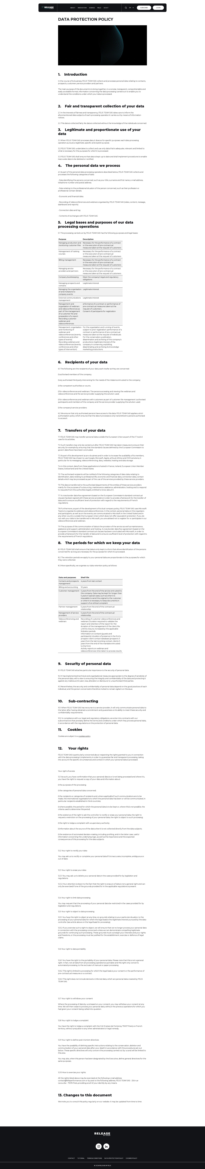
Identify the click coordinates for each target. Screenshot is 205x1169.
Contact (71, 1158)
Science (92, 8)
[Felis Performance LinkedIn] (106, 1146)
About (72, 8)
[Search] (126, 7)
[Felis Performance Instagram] (99, 1146)
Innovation (82, 8)
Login (158, 7)
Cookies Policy (131, 1158)
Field (99, 8)
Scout (106, 8)
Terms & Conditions (94, 1158)
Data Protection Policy (113, 1158)
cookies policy (84, 736)
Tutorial (80, 1158)
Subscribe (144, 7)
